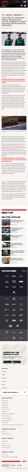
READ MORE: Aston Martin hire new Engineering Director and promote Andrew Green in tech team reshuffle (13, 80)
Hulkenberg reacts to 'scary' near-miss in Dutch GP (17, 221)
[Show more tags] (24, 15)
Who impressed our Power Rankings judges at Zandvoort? (17, 229)
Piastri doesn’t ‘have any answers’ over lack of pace (17, 259)
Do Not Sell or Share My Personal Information (12, 424)
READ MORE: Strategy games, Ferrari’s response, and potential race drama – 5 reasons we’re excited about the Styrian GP (14, 159)
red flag (16, 147)
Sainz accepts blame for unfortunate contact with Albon (17, 245)
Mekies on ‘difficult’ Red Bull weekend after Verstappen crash (17, 252)
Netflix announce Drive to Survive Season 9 (17, 236)
